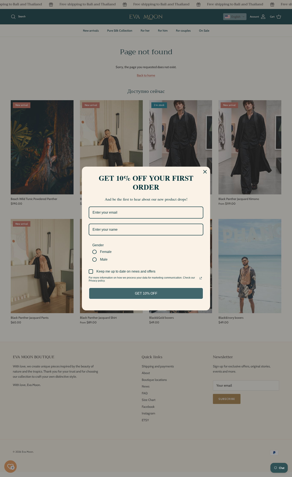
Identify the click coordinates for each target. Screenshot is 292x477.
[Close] (205, 172)
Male (104, 259)
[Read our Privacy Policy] (200, 278)
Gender (98, 245)
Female (106, 252)
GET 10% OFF (146, 293)
